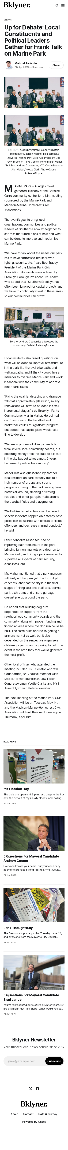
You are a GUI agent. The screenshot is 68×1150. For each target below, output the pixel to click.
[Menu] (63, 5)
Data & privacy (47, 1114)
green (8, 20)
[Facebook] (37, 1089)
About (14, 1114)
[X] (30, 1089)
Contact (28, 1114)
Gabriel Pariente (26, 63)
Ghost (42, 1121)
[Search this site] (57, 5)
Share (56, 65)
